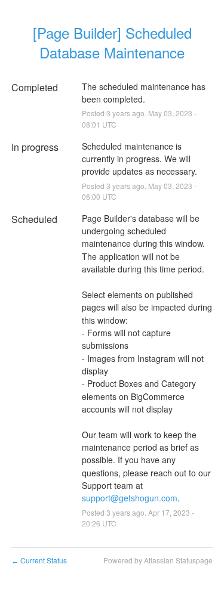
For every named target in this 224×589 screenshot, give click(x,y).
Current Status (39, 560)
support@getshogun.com (129, 498)
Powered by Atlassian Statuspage (158, 560)
